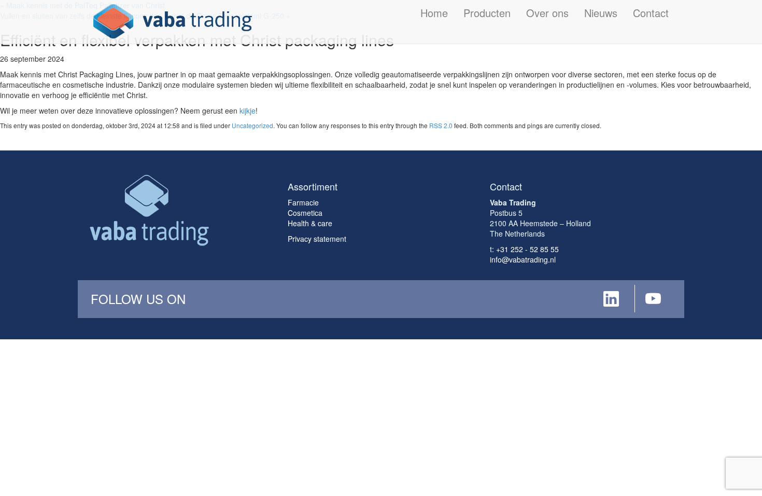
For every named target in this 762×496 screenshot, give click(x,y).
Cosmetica (305, 213)
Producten (487, 12)
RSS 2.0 (441, 125)
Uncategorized (252, 125)
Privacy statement (317, 238)
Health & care (310, 223)
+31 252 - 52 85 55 (527, 249)
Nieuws (600, 12)
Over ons (547, 12)
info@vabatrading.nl (523, 259)
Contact (651, 12)
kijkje (247, 110)
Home (434, 12)
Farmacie (303, 202)
